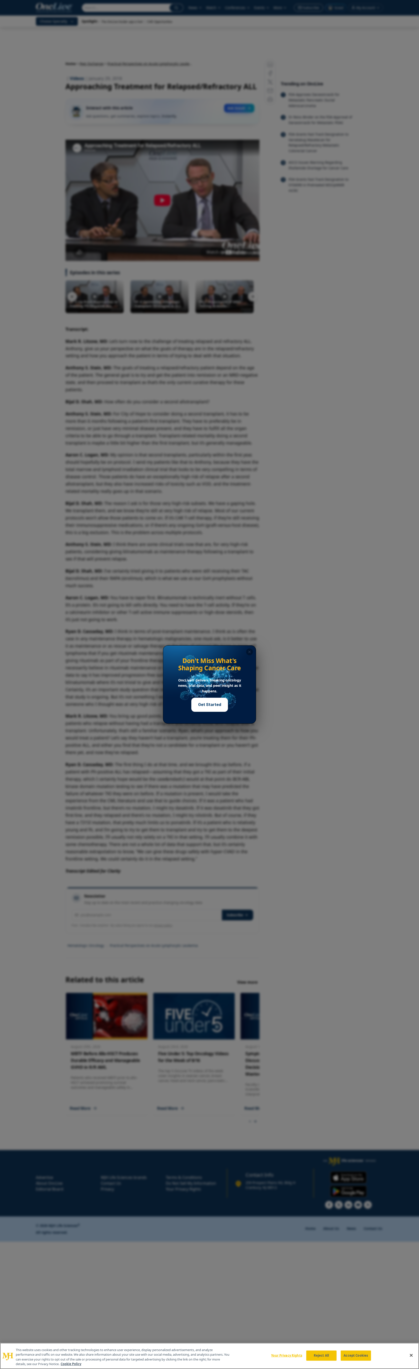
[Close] (411, 1355)
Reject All (321, 1355)
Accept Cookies (356, 1355)
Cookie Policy (71, 1364)
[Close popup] (249, 651)
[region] (209, 1356)
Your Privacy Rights (286, 1355)
